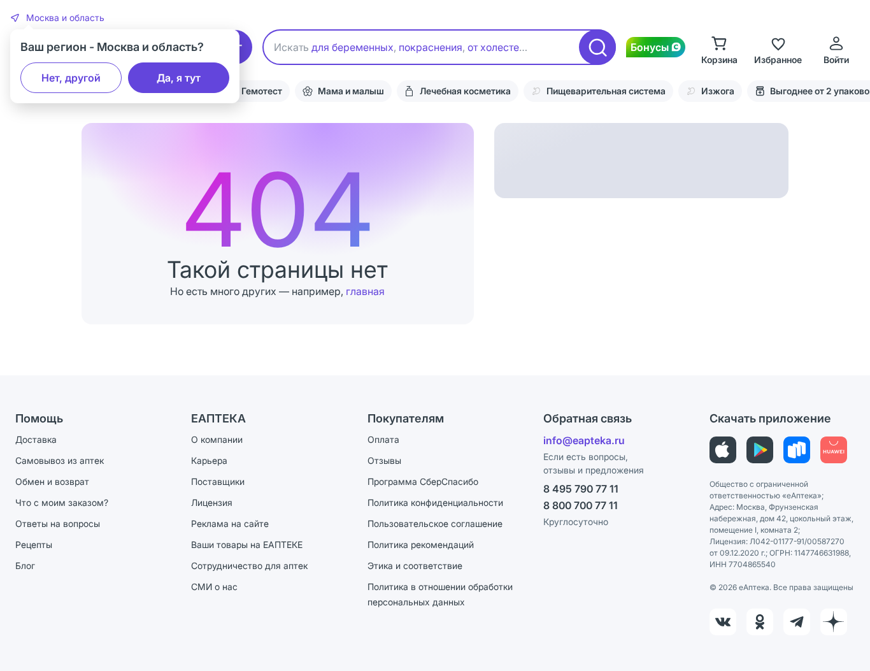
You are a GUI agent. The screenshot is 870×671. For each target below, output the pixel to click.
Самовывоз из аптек (59, 460)
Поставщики (218, 481)
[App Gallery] (833, 450)
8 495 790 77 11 (580, 488)
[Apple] (723, 450)
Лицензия (211, 502)
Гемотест (261, 90)
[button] (57, 17)
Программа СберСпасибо (422, 481)
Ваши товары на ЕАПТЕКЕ (247, 544)
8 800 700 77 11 (580, 505)
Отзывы (384, 460)
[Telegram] (796, 622)
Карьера (209, 460)
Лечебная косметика (465, 90)
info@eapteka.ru (584, 440)
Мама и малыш (351, 90)
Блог (25, 565)
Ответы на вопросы (57, 523)
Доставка (36, 439)
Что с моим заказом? (61, 502)
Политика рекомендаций (420, 544)
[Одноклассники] (759, 622)
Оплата (383, 439)
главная (365, 291)
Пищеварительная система (606, 90)
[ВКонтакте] (723, 622)
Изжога (717, 90)
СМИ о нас (214, 586)
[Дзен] (833, 622)
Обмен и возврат (52, 481)
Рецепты (33, 544)
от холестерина (505, 47)
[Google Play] (759, 450)
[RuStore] (796, 450)
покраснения (430, 47)
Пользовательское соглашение (435, 523)
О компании (217, 439)
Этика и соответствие (414, 565)
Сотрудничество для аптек (249, 565)
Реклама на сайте (230, 523)
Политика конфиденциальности (435, 502)
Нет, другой (71, 77)
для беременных (352, 47)
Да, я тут (179, 77)
